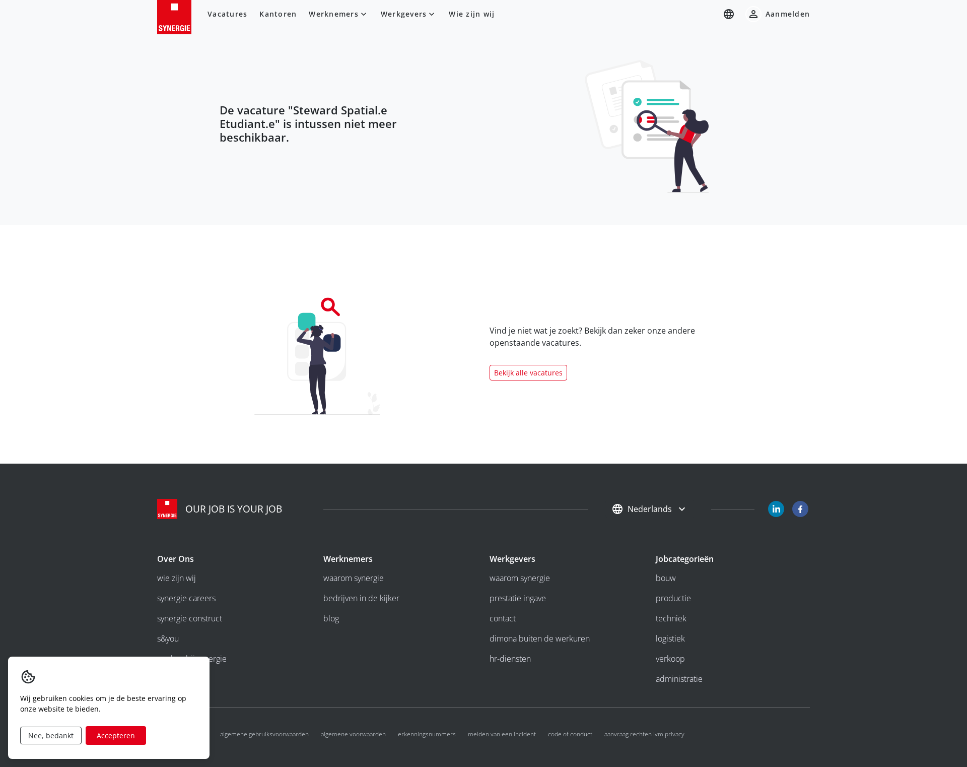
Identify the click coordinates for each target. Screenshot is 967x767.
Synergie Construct (189, 618)
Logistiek (670, 638)
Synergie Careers (186, 598)
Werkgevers (404, 14)
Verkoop (670, 658)
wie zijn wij (176, 578)
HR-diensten (510, 658)
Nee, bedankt (51, 735)
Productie (673, 598)
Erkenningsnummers (427, 734)
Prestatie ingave (518, 598)
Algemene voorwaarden (353, 734)
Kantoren (278, 14)
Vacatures (227, 14)
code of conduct (570, 734)
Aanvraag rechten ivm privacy (644, 734)
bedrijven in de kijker (361, 598)
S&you (168, 638)
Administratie (679, 678)
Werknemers (334, 14)
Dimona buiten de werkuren (540, 638)
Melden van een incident (502, 734)
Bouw (666, 578)
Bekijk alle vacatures (528, 372)
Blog (331, 618)
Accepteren (116, 735)
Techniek (671, 618)
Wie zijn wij (472, 14)
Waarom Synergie (353, 578)
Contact (503, 618)
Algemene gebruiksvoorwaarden (264, 734)
